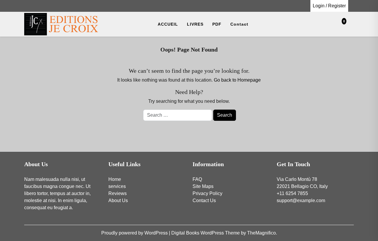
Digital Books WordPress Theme (206, 232)
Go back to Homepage (237, 79)
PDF (216, 24)
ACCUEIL (168, 24)
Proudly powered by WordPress (135, 232)
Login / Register (329, 5)
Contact (239, 24)
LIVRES (195, 24)
